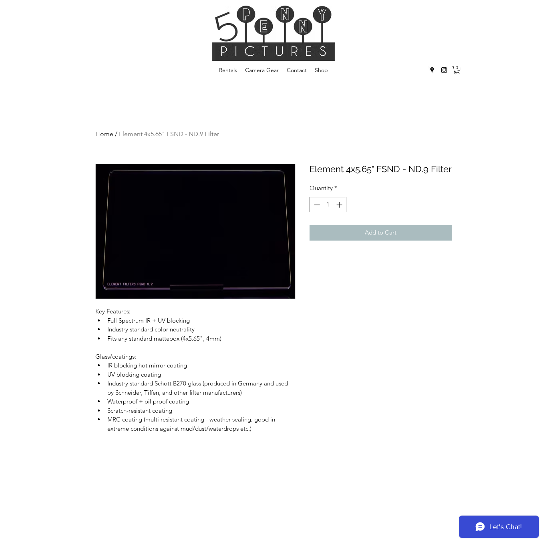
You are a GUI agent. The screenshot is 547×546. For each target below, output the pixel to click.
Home (104, 134)
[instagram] (444, 70)
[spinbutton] (328, 204)
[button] (457, 70)
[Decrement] (316, 204)
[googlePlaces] (432, 70)
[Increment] (340, 204)
